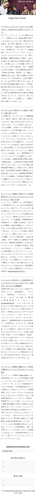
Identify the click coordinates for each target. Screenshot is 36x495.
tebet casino (23, 375)
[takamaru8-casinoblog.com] (18, 7)
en (14, 493)
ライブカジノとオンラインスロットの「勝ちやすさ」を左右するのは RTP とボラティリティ (17, 29)
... (20, 101)
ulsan (20, 493)
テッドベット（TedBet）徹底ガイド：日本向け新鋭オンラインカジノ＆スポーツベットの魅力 (17, 369)
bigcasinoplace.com (15, 271)
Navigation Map (7, 451)
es (17, 493)
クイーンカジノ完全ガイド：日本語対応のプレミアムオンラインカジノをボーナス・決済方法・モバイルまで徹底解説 (17, 283)
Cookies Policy (27, 491)
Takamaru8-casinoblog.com (14, 491)
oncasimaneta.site (7, 303)
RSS (33, 491)
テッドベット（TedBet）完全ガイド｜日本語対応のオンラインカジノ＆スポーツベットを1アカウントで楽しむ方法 (17, 196)
